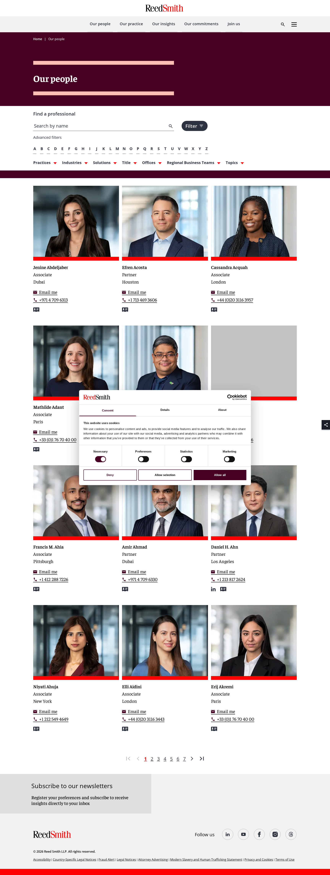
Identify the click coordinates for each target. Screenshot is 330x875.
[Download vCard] (36, 309)
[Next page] (192, 758)
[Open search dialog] (282, 24)
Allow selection (165, 475)
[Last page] (202, 759)
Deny (110, 475)
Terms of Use (284, 859)
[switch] (143, 459)
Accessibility (42, 859)
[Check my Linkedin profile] (213, 589)
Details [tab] (165, 409)
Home (37, 39)
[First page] (128, 759)
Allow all (220, 475)
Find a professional (54, 114)
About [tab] (222, 409)
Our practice (131, 23)
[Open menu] (294, 24)
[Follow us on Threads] (291, 834)
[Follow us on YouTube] (243, 834)
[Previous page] (138, 758)
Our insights (163, 23)
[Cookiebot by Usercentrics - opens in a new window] (230, 397)
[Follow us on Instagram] (275, 834)
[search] (171, 126)
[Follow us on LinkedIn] (227, 834)
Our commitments (201, 23)
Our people (100, 23)
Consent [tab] (107, 410)
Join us (234, 23)
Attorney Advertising (153, 859)
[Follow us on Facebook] (259, 834)
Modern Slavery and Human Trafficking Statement (206, 859)
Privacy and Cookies (258, 859)
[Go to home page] (165, 8)
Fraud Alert (107, 859)
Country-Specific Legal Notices (74, 859)
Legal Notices (126, 859)
